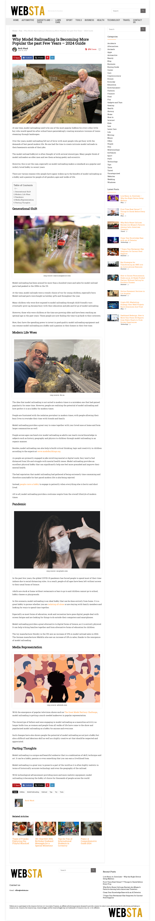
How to (110, 117)
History (110, 111)
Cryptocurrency (114, 76)
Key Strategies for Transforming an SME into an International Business (132, 264)
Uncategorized (113, 173)
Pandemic (19, 197)
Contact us (137, 21)
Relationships (113, 150)
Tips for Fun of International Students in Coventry (65, 842)
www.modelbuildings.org (48, 451)
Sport (69, 20)
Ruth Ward (23, 48)
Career (110, 70)
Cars (109, 73)
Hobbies (22, 792)
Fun (20, 31)
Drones (110, 79)
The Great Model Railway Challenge (80, 712)
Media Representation (24, 200)
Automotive (28, 20)
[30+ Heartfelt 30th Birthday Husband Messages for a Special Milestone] (45, 823)
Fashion (111, 90)
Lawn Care (58, 21)
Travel (126, 20)
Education (111, 85)
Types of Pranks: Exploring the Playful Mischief (20, 841)
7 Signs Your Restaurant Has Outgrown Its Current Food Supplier (132, 251)
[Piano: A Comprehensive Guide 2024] (91, 823)
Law (109, 126)
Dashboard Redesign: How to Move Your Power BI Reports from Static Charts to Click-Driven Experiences (132, 318)
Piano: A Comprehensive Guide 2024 (89, 841)
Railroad (44, 792)
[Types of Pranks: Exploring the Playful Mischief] (22, 823)
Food (109, 96)
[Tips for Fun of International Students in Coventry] (68, 823)
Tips (51, 792)
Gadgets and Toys (43, 21)
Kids (109, 123)
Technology (113, 20)
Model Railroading (33, 792)
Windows (111, 182)
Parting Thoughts (22, 203)
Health (100, 20)
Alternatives (112, 46)
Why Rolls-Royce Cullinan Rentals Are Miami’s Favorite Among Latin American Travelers (133, 225)
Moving (110, 135)
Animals (111, 49)
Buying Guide (113, 67)
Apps (109, 52)
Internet (111, 120)
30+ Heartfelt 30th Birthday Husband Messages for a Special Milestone (44, 842)
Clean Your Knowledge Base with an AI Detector (132, 239)
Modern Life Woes (22, 194)
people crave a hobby (29, 484)
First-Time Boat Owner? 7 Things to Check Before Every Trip (133, 211)
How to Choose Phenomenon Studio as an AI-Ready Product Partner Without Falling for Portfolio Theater (133, 279)
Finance (111, 93)
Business (89, 20)
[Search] (143, 11)
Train (61, 792)
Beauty (110, 58)
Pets (109, 147)
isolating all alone (56, 604)
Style (109, 158)
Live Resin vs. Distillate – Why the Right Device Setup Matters (132, 198)
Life (109, 132)
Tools (78, 20)
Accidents (111, 43)
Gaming (110, 105)
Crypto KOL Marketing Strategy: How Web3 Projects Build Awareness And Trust (132, 304)
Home (16, 20)
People (110, 144)
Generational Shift (23, 192)
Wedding (111, 179)
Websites (111, 176)
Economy (111, 82)
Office (109, 141)
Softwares (111, 153)
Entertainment (113, 88)
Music (110, 138)
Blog (109, 61)
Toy (56, 792)
